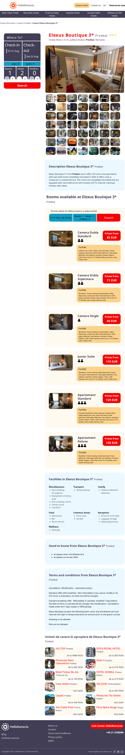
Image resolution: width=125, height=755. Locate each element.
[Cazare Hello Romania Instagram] (122, 751)
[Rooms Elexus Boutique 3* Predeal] (94, 98)
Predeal (101, 36)
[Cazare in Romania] (22, 5)
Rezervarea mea (117, 5)
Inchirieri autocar (10, 738)
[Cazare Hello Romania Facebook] (114, 751)
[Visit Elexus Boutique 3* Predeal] (51, 107)
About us (52, 725)
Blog (3, 734)
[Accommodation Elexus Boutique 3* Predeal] (51, 98)
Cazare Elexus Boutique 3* (45, 23)
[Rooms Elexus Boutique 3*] (61, 98)
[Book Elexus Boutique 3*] (83, 98)
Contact (52, 729)
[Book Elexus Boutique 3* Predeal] (72, 107)
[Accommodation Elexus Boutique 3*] (85, 69)
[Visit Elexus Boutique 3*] (104, 107)
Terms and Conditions (59, 733)
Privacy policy (55, 737)
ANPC (51, 740)
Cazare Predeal (24, 23)
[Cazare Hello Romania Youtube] (118, 751)
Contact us (96, 5)
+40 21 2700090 (115, 732)
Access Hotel (82, 5)
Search (22, 85)
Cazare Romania (8, 23)
